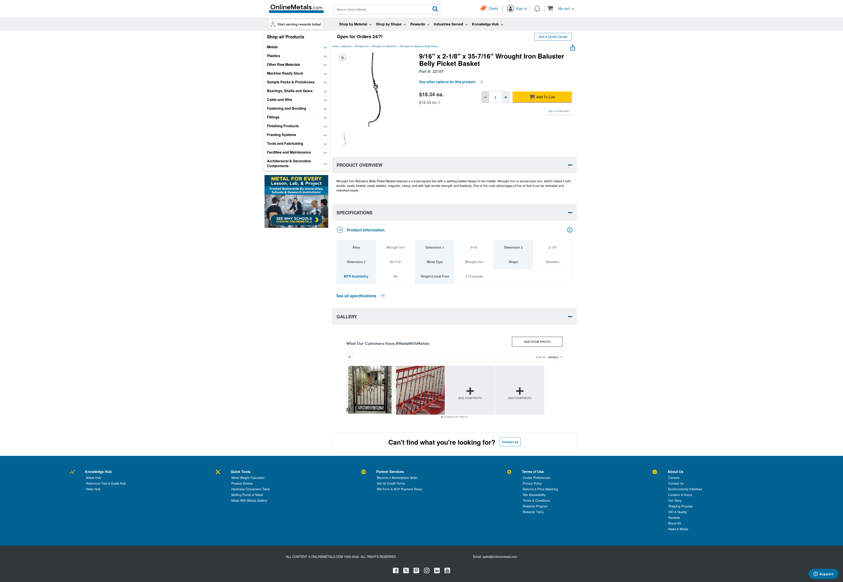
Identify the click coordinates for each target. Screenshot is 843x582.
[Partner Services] (363, 472)
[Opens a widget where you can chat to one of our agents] (823, 574)
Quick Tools (240, 471)
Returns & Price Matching (540, 489)
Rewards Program (535, 506)
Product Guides (242, 483)
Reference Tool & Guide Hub (106, 483)
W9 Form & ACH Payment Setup (399, 489)
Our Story (675, 500)
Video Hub (93, 489)
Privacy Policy (532, 483)
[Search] (435, 9)
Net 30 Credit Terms (391, 483)
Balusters (347, 46)
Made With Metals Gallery (249, 500)
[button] (560, 8)
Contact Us (676, 483)
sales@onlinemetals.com (500, 556)
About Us (675, 471)
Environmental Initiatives (685, 489)
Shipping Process (680, 506)
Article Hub (93, 477)
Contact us (510, 442)
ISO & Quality (677, 512)
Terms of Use (533, 471)
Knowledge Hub (98, 471)
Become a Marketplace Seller (397, 477)
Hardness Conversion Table (250, 489)
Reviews (674, 517)
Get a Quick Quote (553, 36)
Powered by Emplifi (455, 417)
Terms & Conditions (536, 500)
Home (336, 46)
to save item (558, 111)
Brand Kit (674, 523)
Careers (673, 477)
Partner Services (390, 471)
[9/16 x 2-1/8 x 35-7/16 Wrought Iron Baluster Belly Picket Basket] (344, 139)
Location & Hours (680, 494)
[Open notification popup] (537, 8)
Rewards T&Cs (533, 512)
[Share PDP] (572, 46)
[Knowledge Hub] (72, 472)
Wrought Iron (362, 46)
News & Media (678, 529)
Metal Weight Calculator (248, 477)
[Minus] (485, 97)
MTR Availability (356, 276)
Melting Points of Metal (247, 494)
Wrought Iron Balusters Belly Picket (419, 46)
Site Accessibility (534, 494)
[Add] (505, 97)
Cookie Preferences (536, 477)
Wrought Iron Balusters (384, 46)
